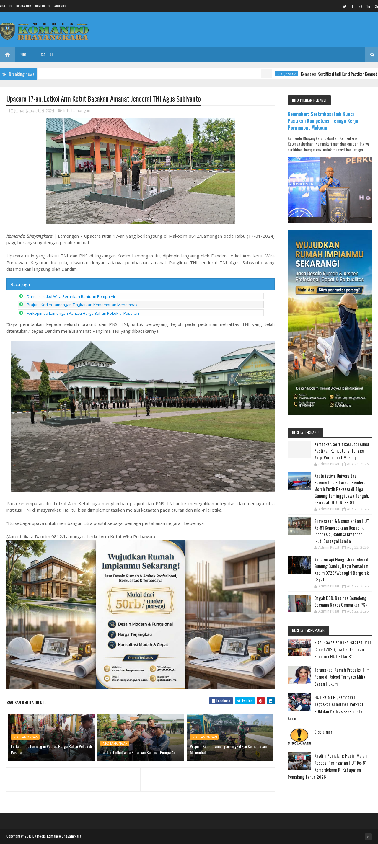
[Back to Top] (368, 836)
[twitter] (344, 6)
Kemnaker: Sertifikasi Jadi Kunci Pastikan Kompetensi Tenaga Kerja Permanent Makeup (323, 120)
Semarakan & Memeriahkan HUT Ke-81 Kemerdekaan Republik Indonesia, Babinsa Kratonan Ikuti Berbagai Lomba (341, 530)
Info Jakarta (258, 74)
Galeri (47, 54)
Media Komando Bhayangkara (59, 835)
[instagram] (360, 6)
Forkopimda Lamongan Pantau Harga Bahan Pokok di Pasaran (83, 313)
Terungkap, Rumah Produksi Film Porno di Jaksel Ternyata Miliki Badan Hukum (341, 676)
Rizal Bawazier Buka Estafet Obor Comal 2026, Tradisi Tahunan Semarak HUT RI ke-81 (342, 649)
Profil (25, 54)
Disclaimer (23, 6)
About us (6, 6)
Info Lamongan (76, 110)
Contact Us (42, 6)
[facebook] (352, 6)
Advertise (60, 6)
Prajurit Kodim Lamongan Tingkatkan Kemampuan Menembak (82, 304)
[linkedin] (368, 6)
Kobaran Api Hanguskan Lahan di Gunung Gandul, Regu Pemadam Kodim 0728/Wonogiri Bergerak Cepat (341, 569)
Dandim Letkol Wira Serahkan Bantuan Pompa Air (71, 296)
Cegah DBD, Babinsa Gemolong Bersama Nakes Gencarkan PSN (341, 601)
